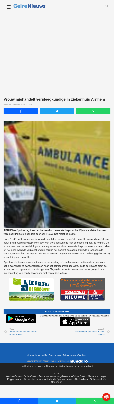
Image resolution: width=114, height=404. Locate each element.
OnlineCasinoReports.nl (36, 376)
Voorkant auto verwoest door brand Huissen (23, 332)
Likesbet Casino (13, 376)
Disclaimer (55, 355)
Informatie (41, 355)
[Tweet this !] (57, 111)
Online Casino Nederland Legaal (89, 376)
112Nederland (85, 366)
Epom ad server (65, 379)
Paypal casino (14, 379)
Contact (82, 355)
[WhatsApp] (93, 111)
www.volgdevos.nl (60, 376)
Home (30, 355)
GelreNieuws (66, 366)
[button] (106, 397)
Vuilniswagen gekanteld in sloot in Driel (89, 332)
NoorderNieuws (46, 366)
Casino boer (81, 379)
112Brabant (26, 366)
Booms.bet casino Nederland (39, 379)
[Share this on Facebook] (21, 111)
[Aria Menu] (9, 7)
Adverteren (69, 355)
